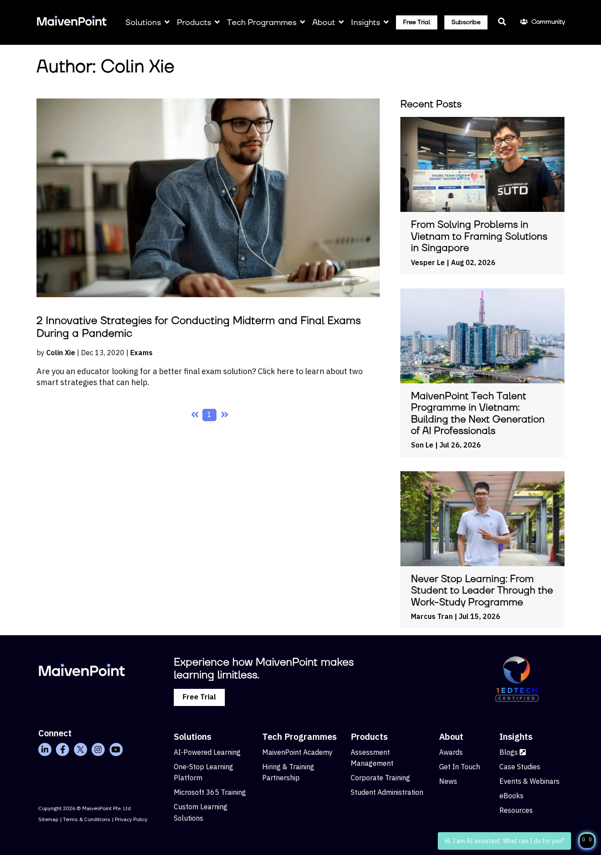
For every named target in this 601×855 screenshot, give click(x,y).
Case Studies (519, 766)
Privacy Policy (131, 819)
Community (547, 22)
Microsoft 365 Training (210, 792)
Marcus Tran (432, 616)
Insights (365, 23)
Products (194, 23)
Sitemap (48, 819)
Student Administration (387, 792)
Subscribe (465, 22)
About (323, 23)
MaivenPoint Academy (297, 752)
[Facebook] (62, 749)
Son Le (422, 444)
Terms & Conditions (86, 819)
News (448, 781)
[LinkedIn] (44, 749)
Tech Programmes (262, 23)
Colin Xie (60, 352)
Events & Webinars (529, 781)
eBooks (511, 795)
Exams (141, 352)
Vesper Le (428, 262)
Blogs (509, 752)
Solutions (143, 23)
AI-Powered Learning (207, 752)
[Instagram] (98, 749)
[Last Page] (224, 415)
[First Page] (194, 415)
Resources (516, 810)
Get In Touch (459, 766)
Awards (451, 752)
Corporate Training (380, 777)
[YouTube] (116, 749)
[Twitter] (80, 749)
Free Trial (416, 22)
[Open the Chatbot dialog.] (587, 841)
